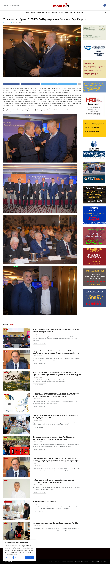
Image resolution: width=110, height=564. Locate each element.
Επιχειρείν (55, 13)
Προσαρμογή (9, 558)
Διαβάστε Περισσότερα (39, 343)
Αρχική (27, 13)
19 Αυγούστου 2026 (37, 525)
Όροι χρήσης (70, 561)
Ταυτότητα (63, 561)
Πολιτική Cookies (102, 561)
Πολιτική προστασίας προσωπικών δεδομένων (86, 561)
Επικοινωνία (80, 13)
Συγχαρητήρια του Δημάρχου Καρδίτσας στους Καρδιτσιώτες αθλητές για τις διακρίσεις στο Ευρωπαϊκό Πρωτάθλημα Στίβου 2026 (56, 461)
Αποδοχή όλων (29, 558)
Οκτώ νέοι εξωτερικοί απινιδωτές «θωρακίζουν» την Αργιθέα (55, 523)
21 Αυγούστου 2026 (37, 334)
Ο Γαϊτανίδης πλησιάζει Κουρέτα (44, 502)
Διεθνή (66, 13)
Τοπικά (33, 13)
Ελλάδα (48, 13)
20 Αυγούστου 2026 (37, 441)
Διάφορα (72, 13)
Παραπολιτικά (40, 13)
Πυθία (61, 13)
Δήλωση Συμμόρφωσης (54, 561)
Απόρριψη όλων (19, 558)
